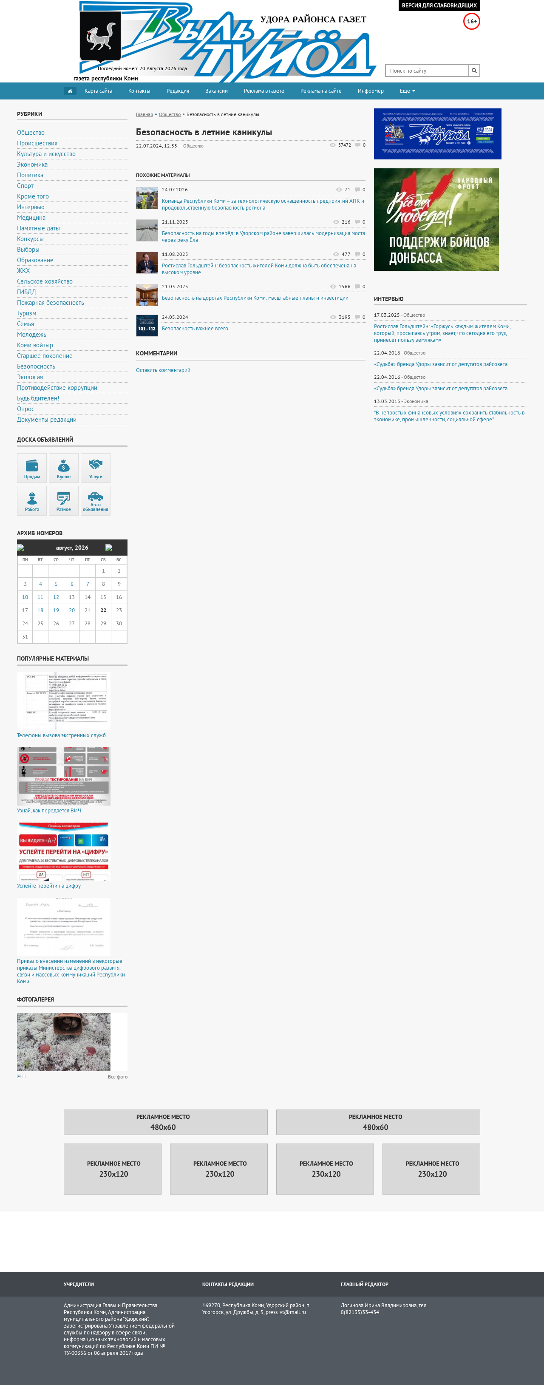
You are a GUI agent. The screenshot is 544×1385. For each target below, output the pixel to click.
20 (72, 610)
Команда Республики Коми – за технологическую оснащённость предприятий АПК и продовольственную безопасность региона (263, 204)
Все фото (118, 1076)
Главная (144, 114)
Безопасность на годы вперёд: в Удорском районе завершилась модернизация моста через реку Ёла (263, 237)
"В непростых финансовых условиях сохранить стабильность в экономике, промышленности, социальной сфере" (449, 416)
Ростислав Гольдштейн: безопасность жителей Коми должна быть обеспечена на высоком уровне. (259, 269)
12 (56, 597)
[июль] (20, 547)
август (64, 547)
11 (40, 597)
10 (25, 597)
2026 (81, 547)
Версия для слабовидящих (439, 5)
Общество (170, 114)
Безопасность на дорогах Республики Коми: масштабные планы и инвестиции (255, 298)
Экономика (416, 401)
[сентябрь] (108, 547)
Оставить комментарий (163, 370)
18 (40, 610)
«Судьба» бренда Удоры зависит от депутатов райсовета (440, 364)
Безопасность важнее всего (195, 328)
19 (56, 610)
